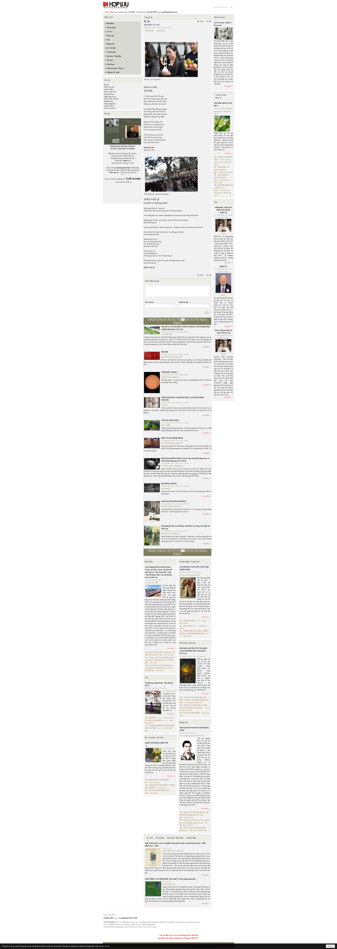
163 (183, 319)
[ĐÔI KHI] (152, 356)
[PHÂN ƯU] (223, 283)
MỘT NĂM (152, 718)
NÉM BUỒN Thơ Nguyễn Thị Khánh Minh (221, 177)
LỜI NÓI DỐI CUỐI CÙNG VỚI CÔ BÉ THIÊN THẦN (194, 568)
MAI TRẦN (190, 825)
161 (174, 319)
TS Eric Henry (179, 851)
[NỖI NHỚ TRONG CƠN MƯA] (222, 124)
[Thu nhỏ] (145, 21)
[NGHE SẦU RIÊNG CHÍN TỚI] (153, 755)
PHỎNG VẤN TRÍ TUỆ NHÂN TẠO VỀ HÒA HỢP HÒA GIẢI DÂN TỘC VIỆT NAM (193, 815)
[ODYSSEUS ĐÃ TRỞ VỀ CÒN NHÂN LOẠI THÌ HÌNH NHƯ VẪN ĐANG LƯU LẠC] (188, 671)
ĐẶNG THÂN (109, 106)
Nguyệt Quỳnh (187, 636)
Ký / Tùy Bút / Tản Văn (154, 738)
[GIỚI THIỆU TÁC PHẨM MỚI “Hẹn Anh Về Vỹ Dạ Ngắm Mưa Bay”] (153, 888)
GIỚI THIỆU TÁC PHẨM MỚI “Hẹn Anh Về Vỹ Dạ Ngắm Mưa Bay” (170, 879)
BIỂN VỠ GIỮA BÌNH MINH (172, 438)
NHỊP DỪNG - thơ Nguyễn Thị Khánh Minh (221, 169)
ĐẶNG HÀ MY (109, 87)
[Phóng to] (148, 21)
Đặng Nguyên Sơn (110, 97)
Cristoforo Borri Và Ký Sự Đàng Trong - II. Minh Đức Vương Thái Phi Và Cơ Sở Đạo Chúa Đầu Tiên (159, 668)
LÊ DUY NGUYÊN (226, 108)
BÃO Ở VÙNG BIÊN (155, 720)
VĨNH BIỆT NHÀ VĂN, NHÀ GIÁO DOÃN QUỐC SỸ (223, 210)
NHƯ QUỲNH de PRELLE (170, 377)
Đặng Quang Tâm (109, 104)
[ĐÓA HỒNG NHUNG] (152, 487)
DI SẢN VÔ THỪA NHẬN (191, 713)
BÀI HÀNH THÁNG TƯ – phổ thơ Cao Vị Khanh (223, 187)
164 (187, 319)
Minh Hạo (202, 656)
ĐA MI (106, 85)
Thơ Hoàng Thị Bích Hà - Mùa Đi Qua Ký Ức (159, 684)
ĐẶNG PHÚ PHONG (111, 99)
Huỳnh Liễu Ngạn (168, 718)
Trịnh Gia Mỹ (149, 31)
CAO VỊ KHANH (224, 190)
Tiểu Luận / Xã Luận (187, 643)
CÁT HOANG (187, 626)
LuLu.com (135, 168)
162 (178, 319)
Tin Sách (149, 838)
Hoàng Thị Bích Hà (171, 691)
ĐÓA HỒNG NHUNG (169, 484)
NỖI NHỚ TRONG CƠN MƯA (223, 104)
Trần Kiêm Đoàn (170, 748)
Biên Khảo (149, 562)
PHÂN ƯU (223, 266)
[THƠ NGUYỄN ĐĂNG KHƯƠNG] (152, 511)
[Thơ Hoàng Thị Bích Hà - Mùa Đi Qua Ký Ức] (153, 702)
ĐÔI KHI (164, 352)
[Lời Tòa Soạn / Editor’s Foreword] (223, 34)
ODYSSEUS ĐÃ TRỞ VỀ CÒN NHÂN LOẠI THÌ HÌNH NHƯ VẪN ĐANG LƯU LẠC (193, 650)
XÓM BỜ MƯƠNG (189, 621)
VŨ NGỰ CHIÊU (167, 466)
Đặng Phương (108, 101)
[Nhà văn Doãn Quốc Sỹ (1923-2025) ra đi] (223, 345)
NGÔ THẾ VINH (167, 334)
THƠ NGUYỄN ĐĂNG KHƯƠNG (173, 501)
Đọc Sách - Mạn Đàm (175, 838)
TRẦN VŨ (192, 830)
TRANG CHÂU (199, 735)
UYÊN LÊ (164, 405)
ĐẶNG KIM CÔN (110, 92)
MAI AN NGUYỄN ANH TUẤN (191, 575)
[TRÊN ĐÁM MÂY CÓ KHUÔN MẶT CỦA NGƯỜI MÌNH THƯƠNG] (152, 402)
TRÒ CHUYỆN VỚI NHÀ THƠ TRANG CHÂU (194, 729)
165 (191, 319)
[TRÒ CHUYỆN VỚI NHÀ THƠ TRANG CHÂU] (188, 749)
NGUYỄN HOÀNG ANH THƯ (171, 357)
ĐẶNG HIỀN (108, 89)
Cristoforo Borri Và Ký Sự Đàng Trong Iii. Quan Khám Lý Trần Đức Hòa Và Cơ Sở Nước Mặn (160, 660)
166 (196, 319)
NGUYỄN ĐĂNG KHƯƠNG (171, 506)
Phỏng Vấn (183, 722)
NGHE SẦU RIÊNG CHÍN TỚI (156, 743)
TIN (215, 202)
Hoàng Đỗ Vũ (178, 466)
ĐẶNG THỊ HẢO (110, 108)
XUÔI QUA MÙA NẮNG (170, 420)
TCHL (223, 234)
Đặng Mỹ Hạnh (109, 94)
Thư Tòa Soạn (219, 17)
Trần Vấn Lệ (161, 31)
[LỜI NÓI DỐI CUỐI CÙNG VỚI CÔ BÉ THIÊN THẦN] (188, 587)
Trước (202, 21)
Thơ (146, 678)
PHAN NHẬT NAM (201, 830)
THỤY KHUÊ (153, 662)
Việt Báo (223, 354)
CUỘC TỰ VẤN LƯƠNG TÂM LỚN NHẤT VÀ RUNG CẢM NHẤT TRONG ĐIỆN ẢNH (193, 700)
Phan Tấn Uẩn (154, 793)
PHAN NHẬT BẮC (154, 782)
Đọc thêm (206, 346)
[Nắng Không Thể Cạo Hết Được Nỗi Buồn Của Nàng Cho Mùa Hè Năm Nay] (152, 536)
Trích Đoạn (160, 838)
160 (169, 319)
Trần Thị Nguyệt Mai (188, 735)
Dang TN (220, 182)
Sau (207, 21)
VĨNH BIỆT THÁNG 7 (169, 372)
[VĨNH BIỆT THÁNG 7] (152, 382)
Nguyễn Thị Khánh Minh (226, 172)
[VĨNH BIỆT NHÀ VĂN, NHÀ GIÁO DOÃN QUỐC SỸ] (223, 225)
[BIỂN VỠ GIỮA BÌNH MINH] (152, 443)
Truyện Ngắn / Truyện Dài (189, 562)
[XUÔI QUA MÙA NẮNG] (152, 425)
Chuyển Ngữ (191, 838)
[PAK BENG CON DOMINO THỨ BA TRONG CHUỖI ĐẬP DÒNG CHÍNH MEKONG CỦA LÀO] (152, 330)
